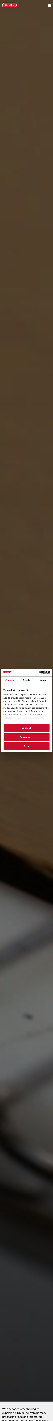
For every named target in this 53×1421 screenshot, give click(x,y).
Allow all (26, 728)
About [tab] (43, 680)
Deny (26, 746)
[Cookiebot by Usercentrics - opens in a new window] (38, 672)
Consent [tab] (9, 680)
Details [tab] (26, 680)
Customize (25, 737)
